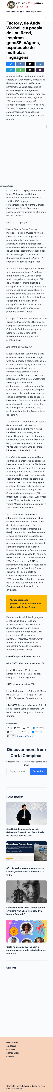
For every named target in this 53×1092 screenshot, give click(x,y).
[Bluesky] (10, 64)
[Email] (40, 70)
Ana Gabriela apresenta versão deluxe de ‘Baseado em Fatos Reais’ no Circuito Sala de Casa (25, 832)
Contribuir (11, 1046)
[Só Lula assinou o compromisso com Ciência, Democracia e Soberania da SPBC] (26, 852)
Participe (10, 1049)
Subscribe (38, 771)
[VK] (40, 64)
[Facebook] (20, 64)
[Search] (46, 17)
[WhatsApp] (20, 70)
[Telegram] (10, 70)
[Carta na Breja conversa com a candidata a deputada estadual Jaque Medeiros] (26, 931)
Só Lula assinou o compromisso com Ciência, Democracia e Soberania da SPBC (25, 871)
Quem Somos (12, 1042)
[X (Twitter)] (30, 64)
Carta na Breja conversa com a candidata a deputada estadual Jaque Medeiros (26, 950)
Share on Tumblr (25, 736)
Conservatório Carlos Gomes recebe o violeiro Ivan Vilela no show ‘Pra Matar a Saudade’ (26, 910)
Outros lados (12, 1053)
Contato (10, 1056)
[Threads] (30, 70)
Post (9, 728)
